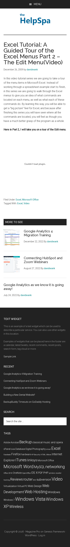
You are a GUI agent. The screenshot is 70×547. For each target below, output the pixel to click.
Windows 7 (9, 500)
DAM (13, 449)
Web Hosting (36, 491)
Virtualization (10, 486)
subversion (44, 479)
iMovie (48, 455)
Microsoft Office (30, 199)
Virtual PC (22, 486)
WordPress (31, 535)
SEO (34, 480)
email (48, 449)
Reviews (16, 479)
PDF (40, 472)
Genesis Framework (54, 531)
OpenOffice (26, 473)
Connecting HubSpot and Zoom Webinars (43, 260)
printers (52, 473)
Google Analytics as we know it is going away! (27, 387)
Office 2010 (8, 473)
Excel (18, 199)
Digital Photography (36, 449)
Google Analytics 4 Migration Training (38, 233)
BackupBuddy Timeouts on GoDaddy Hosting (27, 402)
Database (20, 449)
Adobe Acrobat (11, 442)
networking (55, 466)
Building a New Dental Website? (19, 395)
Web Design (35, 486)
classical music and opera (47, 442)
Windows (54, 492)
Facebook (7, 455)
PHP (45, 472)
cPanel (7, 449)
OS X (34, 473)
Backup (25, 442)
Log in (41, 535)
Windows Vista (30, 499)
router (28, 479)
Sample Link (10, 356)
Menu (37, 4)
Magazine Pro (33, 531)
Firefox (16, 454)
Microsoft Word (19, 466)
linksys (32, 460)
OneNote (17, 473)
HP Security (35, 455)
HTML (43, 455)
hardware (26, 454)
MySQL (39, 467)
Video (26, 203)
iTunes (21, 460)
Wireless (16, 506)
